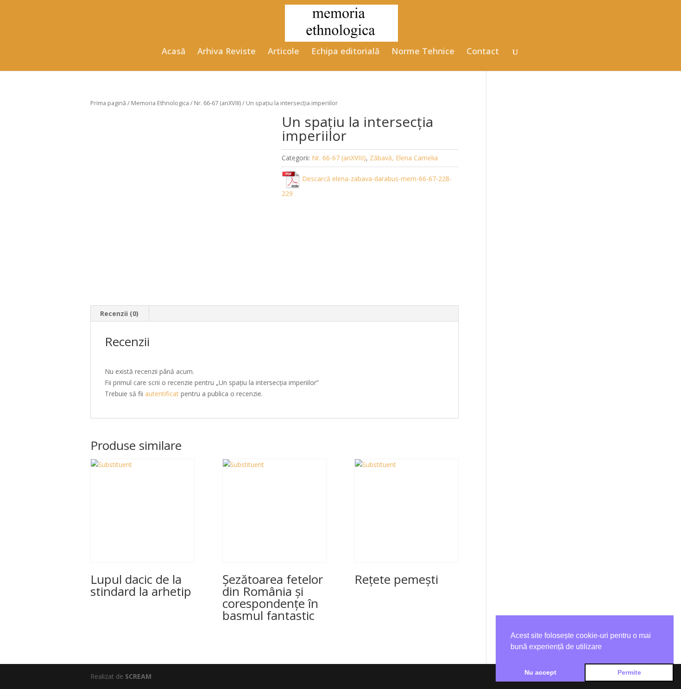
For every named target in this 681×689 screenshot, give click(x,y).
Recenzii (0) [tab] (119, 313)
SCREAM (138, 676)
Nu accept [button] (540, 672)
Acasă (173, 52)
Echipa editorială (345, 52)
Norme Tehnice (422, 52)
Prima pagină (108, 103)
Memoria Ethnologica (160, 103)
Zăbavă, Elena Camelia (404, 157)
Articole (283, 52)
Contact (483, 52)
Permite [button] (629, 672)
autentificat (162, 393)
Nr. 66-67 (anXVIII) (217, 103)
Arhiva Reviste (226, 52)
